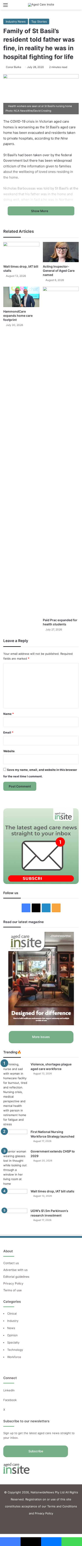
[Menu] (5, 6)
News (11, 1328)
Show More (40, 211)
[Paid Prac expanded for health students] (61, 451)
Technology (15, 1349)
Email (8, 732)
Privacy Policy (13, 1283)
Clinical (12, 1313)
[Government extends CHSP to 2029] (15, 1167)
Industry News (16, 21)
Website (9, 751)
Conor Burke (13, 67)
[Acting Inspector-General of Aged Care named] (61, 252)
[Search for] (76, 6)
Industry (12, 1320)
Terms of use (12, 1290)
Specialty (13, 1342)
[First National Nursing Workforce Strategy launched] (15, 1138)
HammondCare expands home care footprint (18, 316)
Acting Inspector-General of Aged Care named (59, 271)
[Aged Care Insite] (41, 5)
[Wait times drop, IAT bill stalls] (21, 252)
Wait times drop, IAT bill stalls (52, 1191)
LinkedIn (9, 1390)
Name (8, 714)
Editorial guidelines (16, 1276)
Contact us (11, 1263)
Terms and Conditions (62, 1506)
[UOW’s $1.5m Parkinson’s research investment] (15, 1217)
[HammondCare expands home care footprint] (21, 297)
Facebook (10, 1400)
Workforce (14, 1357)
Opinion (12, 1335)
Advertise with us (15, 1270)
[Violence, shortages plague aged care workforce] (15, 1094)
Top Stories (39, 21)
